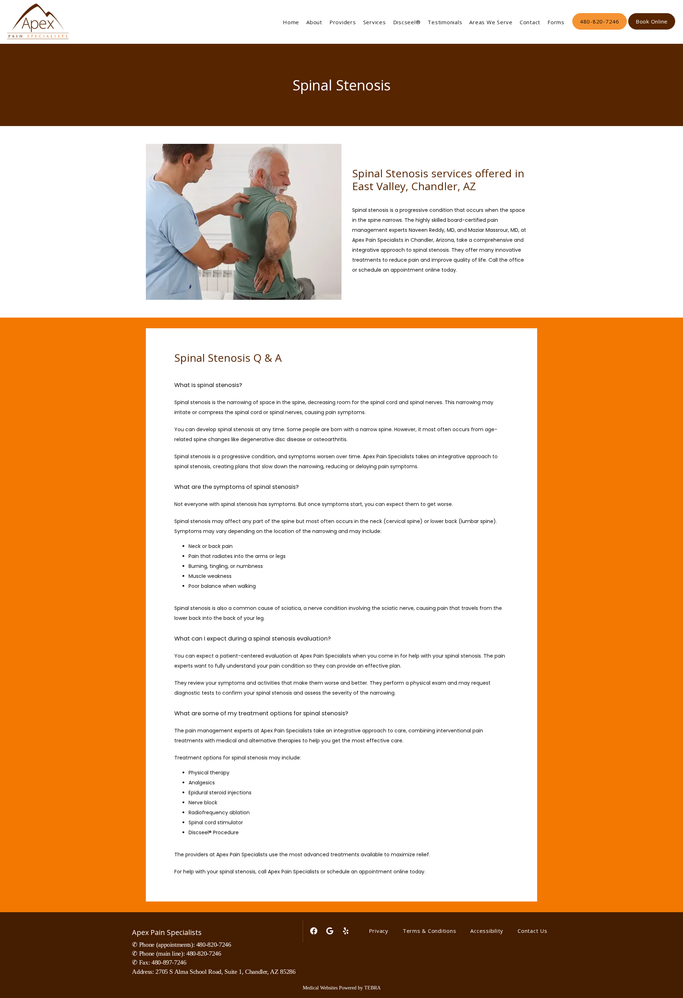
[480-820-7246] (600, 28)
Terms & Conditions (429, 930)
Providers (342, 22)
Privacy (378, 930)
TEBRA (372, 988)
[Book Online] (652, 28)
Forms (556, 22)
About (314, 22)
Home (291, 22)
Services (374, 22)
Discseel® (407, 22)
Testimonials (445, 22)
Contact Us (532, 930)
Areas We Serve (491, 22)
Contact (530, 22)
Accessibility (486, 930)
